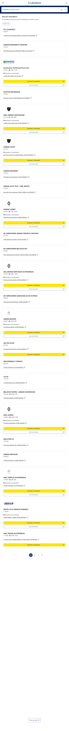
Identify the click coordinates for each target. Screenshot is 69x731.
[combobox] (34, 9)
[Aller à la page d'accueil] (34, 2)
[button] (61, 10)
